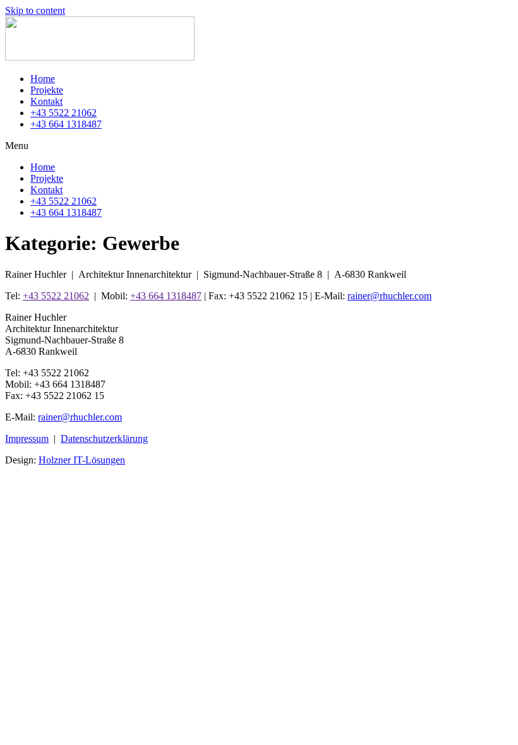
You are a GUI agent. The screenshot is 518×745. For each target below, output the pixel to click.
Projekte (46, 90)
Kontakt (46, 101)
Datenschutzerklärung (104, 438)
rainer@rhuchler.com (389, 295)
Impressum (27, 438)
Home (42, 78)
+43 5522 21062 (63, 112)
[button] (259, 146)
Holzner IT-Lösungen (82, 460)
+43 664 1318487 (66, 124)
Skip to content (35, 10)
